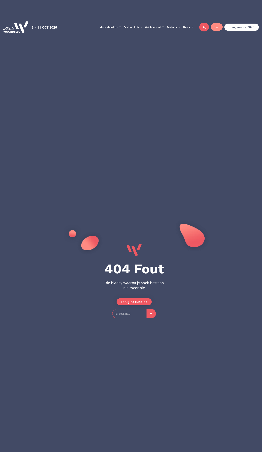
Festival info (131, 27)
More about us (109, 27)
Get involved (153, 27)
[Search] (151, 313)
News (186, 27)
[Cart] (217, 27)
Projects (172, 27)
